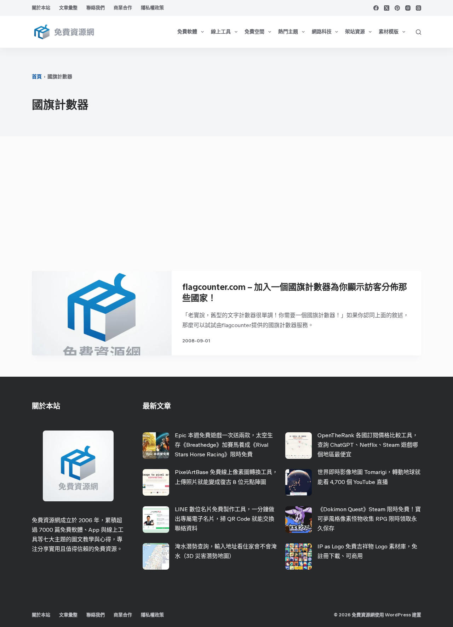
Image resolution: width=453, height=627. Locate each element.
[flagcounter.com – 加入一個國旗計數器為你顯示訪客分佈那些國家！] (102, 313)
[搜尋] (418, 32)
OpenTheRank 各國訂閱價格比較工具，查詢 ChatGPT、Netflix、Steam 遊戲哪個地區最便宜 (367, 445)
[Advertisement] (226, 207)
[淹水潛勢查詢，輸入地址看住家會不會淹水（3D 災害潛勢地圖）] (156, 556)
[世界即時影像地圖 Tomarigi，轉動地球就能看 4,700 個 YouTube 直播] (298, 482)
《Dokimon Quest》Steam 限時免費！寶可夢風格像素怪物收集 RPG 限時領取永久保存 (369, 519)
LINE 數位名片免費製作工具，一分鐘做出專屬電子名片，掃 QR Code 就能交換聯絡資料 (224, 519)
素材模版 (388, 32)
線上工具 (221, 32)
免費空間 (254, 32)
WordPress (398, 614)
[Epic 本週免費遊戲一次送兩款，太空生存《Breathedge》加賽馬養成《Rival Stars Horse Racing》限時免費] (156, 445)
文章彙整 (68, 7)
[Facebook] (376, 8)
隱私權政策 (152, 7)
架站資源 (355, 32)
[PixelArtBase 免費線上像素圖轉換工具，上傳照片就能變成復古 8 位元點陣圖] (156, 482)
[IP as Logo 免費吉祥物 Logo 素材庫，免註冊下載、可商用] (298, 556)
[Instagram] (408, 8)
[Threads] (418, 8)
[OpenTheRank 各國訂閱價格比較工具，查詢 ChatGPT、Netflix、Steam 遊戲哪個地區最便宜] (298, 445)
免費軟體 (187, 32)
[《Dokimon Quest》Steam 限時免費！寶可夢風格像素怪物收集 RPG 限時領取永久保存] (298, 519)
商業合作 (123, 7)
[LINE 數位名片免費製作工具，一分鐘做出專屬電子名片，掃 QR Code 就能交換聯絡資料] (156, 519)
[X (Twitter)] (386, 8)
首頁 (37, 77)
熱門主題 (288, 32)
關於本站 (41, 7)
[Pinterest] (397, 8)
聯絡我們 (95, 7)
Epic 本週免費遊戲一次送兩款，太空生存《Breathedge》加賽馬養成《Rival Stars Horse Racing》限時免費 (224, 445)
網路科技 (322, 32)
